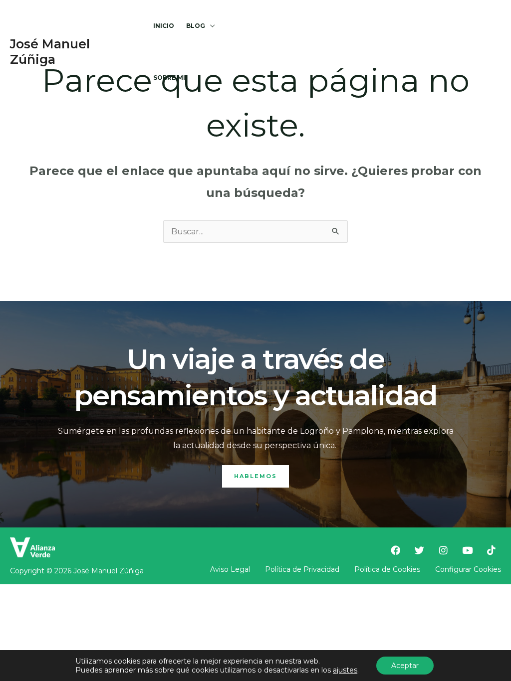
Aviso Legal (230, 569)
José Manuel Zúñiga (50, 51)
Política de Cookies (387, 569)
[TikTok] (378, 51)
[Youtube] (354, 51)
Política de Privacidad (302, 569)
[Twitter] (306, 51)
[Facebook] (282, 51)
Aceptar (405, 665)
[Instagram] (330, 51)
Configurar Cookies (468, 569)
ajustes (345, 670)
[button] (210, 26)
